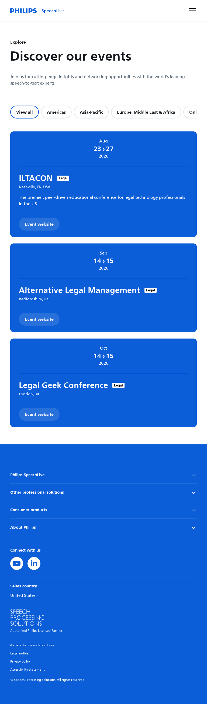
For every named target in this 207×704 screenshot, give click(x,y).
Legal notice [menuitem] (19, 653)
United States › (24, 595)
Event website (39, 224)
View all (24, 112)
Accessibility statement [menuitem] (27, 669)
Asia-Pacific (91, 112)
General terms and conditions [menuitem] (32, 645)
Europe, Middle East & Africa (146, 112)
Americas (56, 112)
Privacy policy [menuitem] (20, 661)
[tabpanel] (103, 279)
